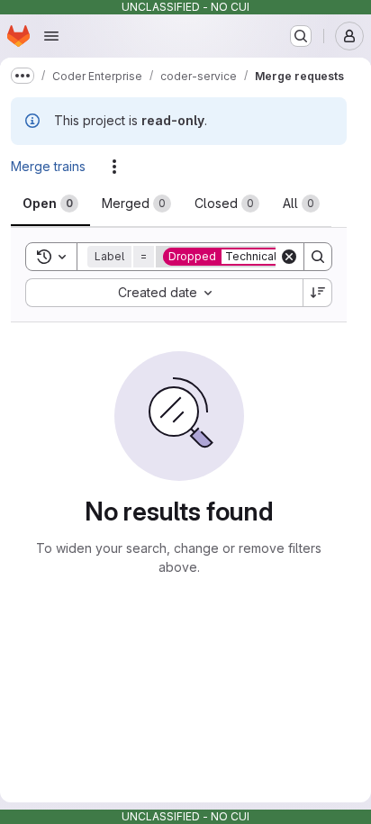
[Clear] (289, 256)
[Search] (317, 256)
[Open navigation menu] (51, 36)
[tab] (50, 203)
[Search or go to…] (301, 36)
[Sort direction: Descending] (317, 292)
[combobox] (164, 292)
